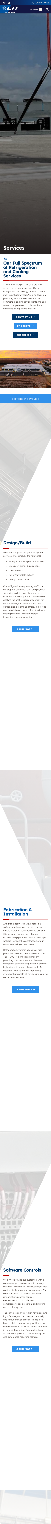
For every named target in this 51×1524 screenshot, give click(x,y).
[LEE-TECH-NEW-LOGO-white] (10, 9)
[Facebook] (4, 3)
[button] (36, 9)
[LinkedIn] (9, 3)
